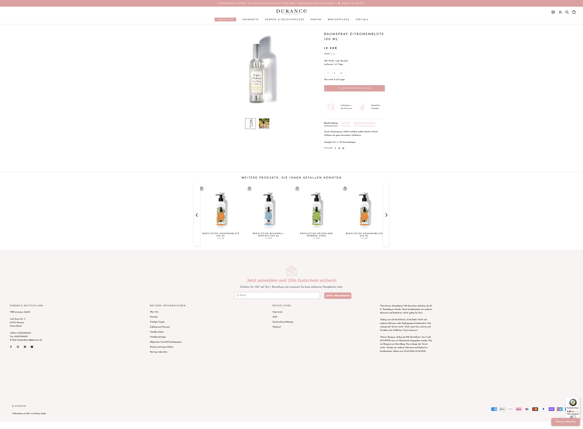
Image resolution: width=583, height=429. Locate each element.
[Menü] (578, 399)
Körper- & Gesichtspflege (284, 20)
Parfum (316, 20)
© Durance (19, 406)
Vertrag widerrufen (158, 352)
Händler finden (157, 332)
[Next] (386, 215)
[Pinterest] (343, 148)
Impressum (278, 312)
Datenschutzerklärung (283, 322)
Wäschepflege (338, 20)
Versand (344, 61)
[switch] (573, 417)
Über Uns (154, 312)
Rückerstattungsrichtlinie (161, 347)
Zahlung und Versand (159, 327)
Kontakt (154, 317)
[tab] (331, 123)
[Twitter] (339, 148)
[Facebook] (335, 148)
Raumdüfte (251, 20)
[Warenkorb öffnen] (574, 12)
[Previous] (197, 215)
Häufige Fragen (157, 322)
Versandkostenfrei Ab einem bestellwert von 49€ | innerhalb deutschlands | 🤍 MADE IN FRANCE (291, 3)
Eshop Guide (40, 413)
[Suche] (567, 12)
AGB (275, 317)
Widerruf (277, 327)
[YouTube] (32, 346)
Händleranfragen (158, 337)
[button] (201, 189)
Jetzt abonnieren (338, 295)
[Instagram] (18, 346)
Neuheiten (224, 20)
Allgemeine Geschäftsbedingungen (166, 342)
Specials (362, 20)
